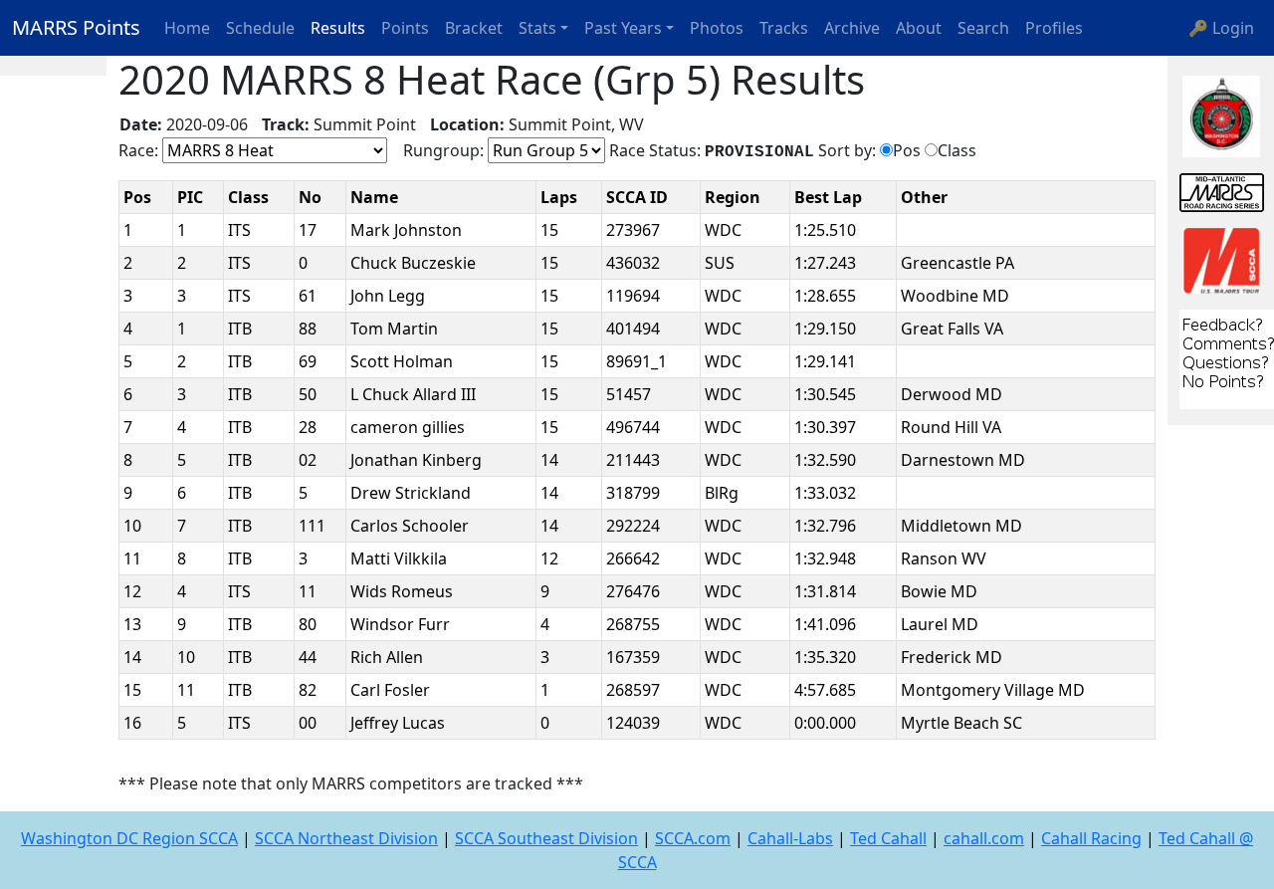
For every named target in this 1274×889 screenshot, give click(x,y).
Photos (716, 28)
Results (338, 28)
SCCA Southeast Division (546, 838)
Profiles (1054, 28)
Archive (852, 28)
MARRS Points (76, 27)
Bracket (474, 28)
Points (405, 28)
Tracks (783, 28)
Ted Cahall (888, 838)
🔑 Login (1221, 28)
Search (983, 28)
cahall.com (984, 838)
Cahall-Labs (790, 838)
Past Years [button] (623, 28)
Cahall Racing (1091, 838)
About (919, 28)
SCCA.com (693, 838)
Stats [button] (537, 28)
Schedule (260, 28)
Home (187, 28)
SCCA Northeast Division (346, 838)
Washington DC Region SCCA (129, 838)
